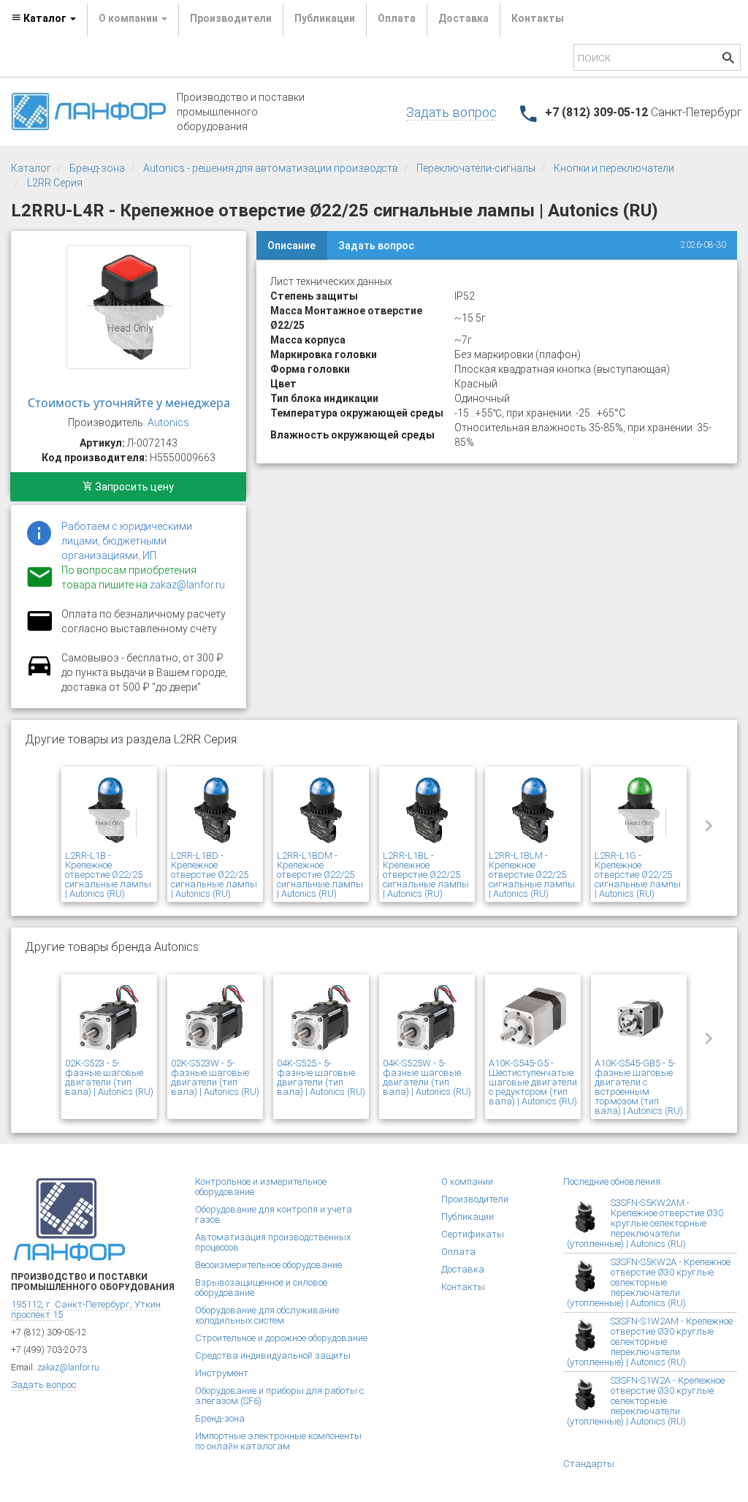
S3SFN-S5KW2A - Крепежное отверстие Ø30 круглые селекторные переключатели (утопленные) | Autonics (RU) (648, 1282)
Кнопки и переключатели (614, 168)
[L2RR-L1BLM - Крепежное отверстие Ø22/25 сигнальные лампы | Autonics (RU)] (533, 810)
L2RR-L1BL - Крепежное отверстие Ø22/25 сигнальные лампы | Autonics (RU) (426, 874)
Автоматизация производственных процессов (273, 1242)
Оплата (397, 18)
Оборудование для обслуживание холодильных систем (267, 1315)
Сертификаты (472, 1234)
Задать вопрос (451, 112)
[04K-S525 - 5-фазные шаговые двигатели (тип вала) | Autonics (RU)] (321, 1018)
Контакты (537, 18)
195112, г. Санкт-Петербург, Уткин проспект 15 (86, 1309)
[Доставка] (39, 674)
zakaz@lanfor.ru (187, 585)
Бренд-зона (97, 168)
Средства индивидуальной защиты (273, 1355)
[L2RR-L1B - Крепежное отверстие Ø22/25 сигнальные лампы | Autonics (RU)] (109, 810)
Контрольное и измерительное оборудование (261, 1186)
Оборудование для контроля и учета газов (273, 1214)
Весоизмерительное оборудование (268, 1264)
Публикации (324, 18)
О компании (467, 1181)
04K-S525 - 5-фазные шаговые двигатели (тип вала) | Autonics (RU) (321, 1077)
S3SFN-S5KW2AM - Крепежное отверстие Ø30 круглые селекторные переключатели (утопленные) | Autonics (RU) (645, 1223)
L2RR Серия (55, 183)
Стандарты (588, 1463)
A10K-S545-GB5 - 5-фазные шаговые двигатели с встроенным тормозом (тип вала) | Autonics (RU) (639, 1087)
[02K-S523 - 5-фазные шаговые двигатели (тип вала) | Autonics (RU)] (109, 1018)
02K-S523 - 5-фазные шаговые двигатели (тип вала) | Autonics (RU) (109, 1077)
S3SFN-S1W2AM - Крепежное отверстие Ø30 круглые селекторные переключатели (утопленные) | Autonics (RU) (650, 1342)
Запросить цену (133, 487)
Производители (231, 18)
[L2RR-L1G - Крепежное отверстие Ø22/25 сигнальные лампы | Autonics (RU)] (639, 810)
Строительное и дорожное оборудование (281, 1337)
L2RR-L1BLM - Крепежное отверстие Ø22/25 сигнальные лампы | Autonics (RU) (532, 874)
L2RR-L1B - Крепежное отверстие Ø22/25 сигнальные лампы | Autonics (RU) (108, 874)
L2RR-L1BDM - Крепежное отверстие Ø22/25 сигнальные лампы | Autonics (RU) (320, 874)
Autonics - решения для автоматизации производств (270, 168)
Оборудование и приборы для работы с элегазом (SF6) (279, 1395)
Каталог (31, 168)
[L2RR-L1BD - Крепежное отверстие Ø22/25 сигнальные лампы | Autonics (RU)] (215, 810)
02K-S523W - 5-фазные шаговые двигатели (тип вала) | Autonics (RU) (215, 1077)
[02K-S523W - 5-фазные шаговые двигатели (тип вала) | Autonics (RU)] (215, 1018)
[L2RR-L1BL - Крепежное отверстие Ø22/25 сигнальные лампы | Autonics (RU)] (427, 810)
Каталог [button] (45, 18)
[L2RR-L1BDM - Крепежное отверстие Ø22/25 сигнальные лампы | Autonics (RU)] (321, 810)
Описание (291, 245)
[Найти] (728, 59)
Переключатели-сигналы (475, 168)
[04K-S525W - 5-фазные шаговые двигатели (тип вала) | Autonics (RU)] (427, 1018)
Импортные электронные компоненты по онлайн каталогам (278, 1441)
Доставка (463, 18)
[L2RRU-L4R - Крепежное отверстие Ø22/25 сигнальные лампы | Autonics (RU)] (128, 307)
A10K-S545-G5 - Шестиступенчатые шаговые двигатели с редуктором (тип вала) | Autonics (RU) (533, 1082)
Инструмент (221, 1373)
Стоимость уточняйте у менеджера (129, 403)
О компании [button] (129, 18)
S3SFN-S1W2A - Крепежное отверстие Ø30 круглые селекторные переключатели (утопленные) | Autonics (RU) (646, 1401)
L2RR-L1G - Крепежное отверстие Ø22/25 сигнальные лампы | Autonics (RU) (638, 874)
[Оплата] (39, 630)
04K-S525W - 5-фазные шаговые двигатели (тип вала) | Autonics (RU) (427, 1077)
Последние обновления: (613, 1181)
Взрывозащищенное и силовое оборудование (261, 1287)
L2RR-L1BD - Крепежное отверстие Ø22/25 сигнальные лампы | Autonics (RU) (214, 874)
